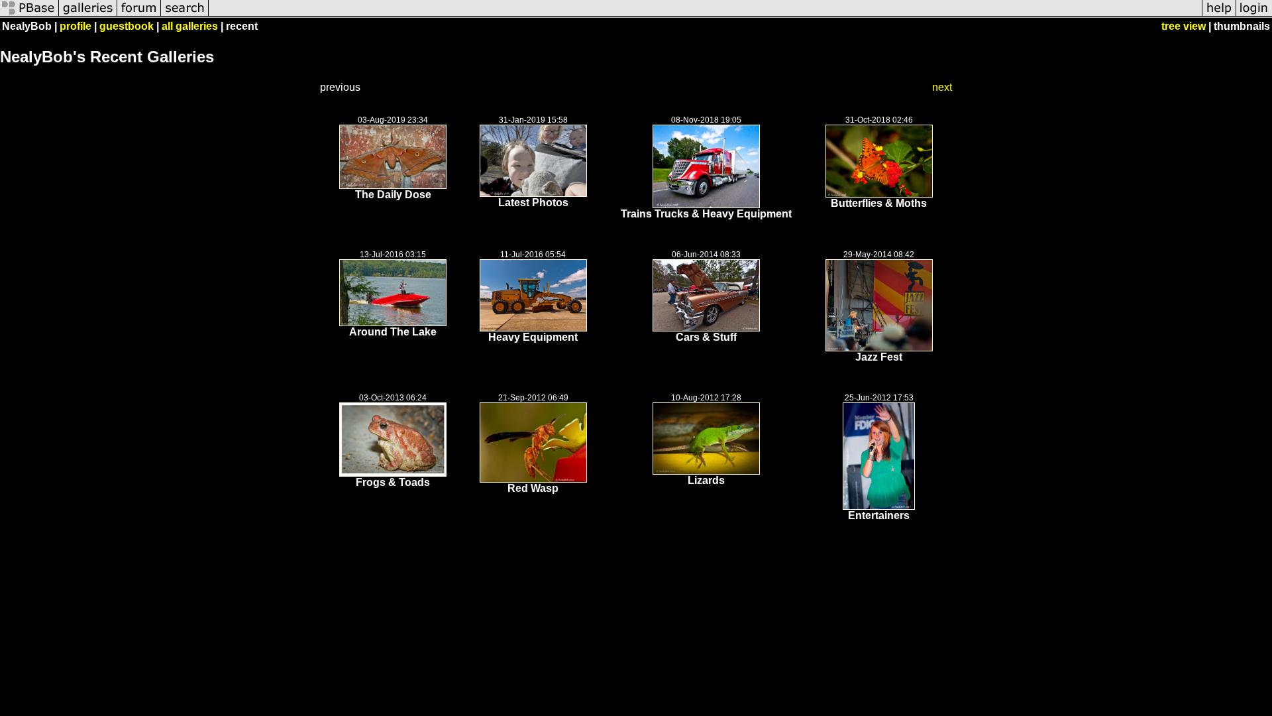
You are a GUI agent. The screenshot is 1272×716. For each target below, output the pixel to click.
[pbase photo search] (185, 15)
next (942, 87)
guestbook (126, 26)
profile (75, 26)
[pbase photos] (29, 15)
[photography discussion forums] (139, 15)
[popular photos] (705, 15)
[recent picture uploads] (88, 15)
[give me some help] (1219, 15)
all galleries (190, 26)
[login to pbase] (1254, 15)
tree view (1183, 26)
